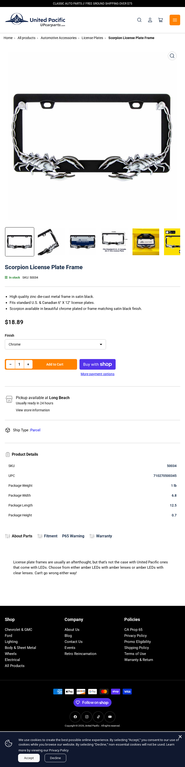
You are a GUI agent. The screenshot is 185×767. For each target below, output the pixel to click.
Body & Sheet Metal (20, 648)
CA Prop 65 (133, 629)
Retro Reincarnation (80, 654)
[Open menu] (175, 20)
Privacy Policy (135, 636)
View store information (33, 410)
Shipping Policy (136, 648)
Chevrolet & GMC (18, 629)
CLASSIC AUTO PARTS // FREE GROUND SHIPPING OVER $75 (92, 3)
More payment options (97, 374)
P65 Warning (73, 536)
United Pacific (92, 725)
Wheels (11, 654)
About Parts (22, 536)
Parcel (35, 430)
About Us (72, 629)
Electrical (12, 660)
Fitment (50, 536)
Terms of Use (135, 654)
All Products (15, 666)
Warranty (104, 536)
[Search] (139, 20)
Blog (68, 636)
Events (70, 648)
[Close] (180, 736)
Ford (8, 636)
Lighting (11, 642)
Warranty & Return (138, 660)
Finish (9, 335)
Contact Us (74, 642)
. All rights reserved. (110, 725)
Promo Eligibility (137, 642)
